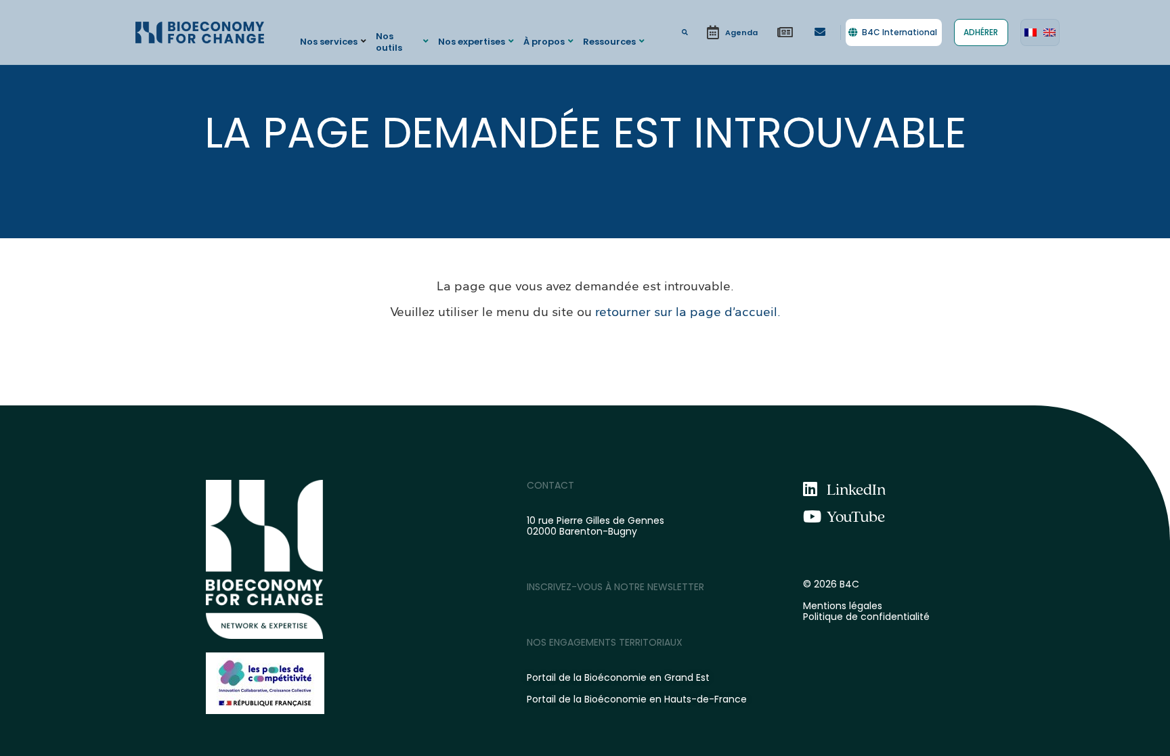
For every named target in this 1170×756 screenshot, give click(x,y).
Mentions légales (842, 606)
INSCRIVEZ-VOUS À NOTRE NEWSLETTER (615, 587)
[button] (334, 41)
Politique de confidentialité (866, 616)
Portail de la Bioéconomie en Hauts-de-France (637, 699)
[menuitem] (1030, 32)
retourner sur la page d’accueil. (688, 311)
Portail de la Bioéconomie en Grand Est (618, 677)
